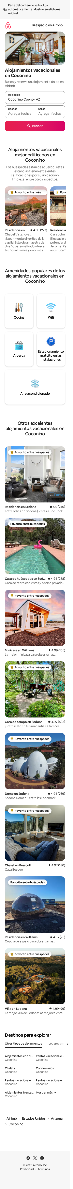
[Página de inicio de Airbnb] (8, 25)
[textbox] (20, 113)
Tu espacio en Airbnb (47, 25)
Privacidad (27, 1169)
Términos (44, 1169)
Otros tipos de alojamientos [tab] (23, 1043)
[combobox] (35, 99)
